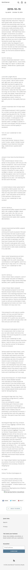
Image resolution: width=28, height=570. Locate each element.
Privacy (5, 526)
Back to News (15, 508)
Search (5, 522)
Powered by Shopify (19, 564)
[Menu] (25, 2)
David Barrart (11, 564)
